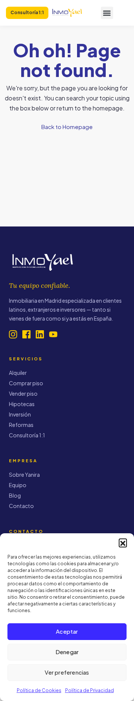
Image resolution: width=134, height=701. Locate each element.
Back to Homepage (67, 126)
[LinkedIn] (40, 334)
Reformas (21, 424)
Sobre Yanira (24, 474)
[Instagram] (13, 334)
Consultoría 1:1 (27, 435)
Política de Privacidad (89, 690)
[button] (123, 542)
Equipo (17, 485)
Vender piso (23, 393)
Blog (15, 495)
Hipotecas (22, 404)
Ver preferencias (67, 672)
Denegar (67, 651)
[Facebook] (26, 334)
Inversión (20, 414)
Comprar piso (26, 383)
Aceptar (67, 631)
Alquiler (18, 372)
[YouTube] (53, 334)
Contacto (21, 505)
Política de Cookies (39, 690)
